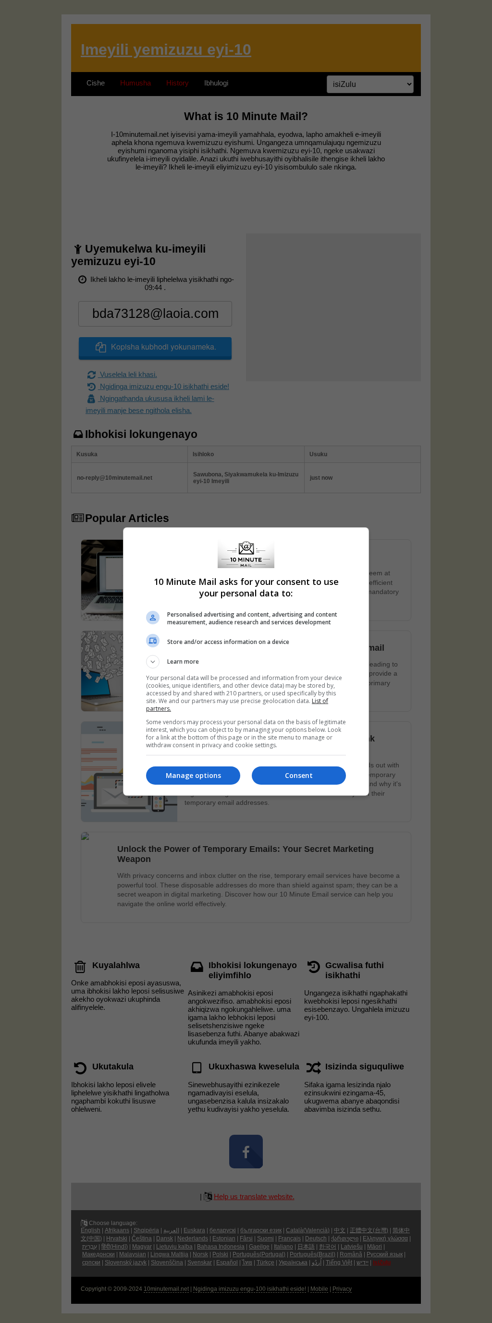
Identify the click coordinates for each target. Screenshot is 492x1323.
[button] (246, 661)
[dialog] (246, 661)
